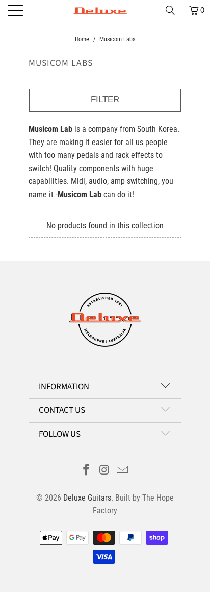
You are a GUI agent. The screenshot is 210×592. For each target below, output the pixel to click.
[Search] (174, 10)
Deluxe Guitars (87, 498)
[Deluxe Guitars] (105, 10)
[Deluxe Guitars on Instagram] (104, 470)
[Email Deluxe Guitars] (122, 470)
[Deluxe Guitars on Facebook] (86, 470)
